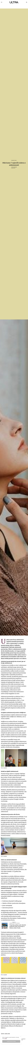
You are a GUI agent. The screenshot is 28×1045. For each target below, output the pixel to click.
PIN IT (15, 758)
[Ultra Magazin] (14, 2)
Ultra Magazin (14, 167)
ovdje (5, 1038)
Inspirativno (14, 160)
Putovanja (17, 923)
